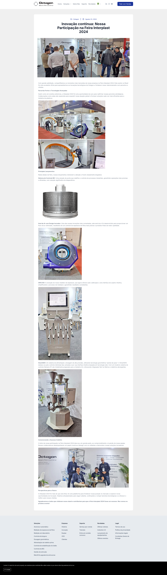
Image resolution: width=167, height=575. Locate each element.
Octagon (76, 19)
